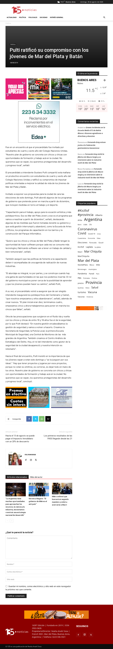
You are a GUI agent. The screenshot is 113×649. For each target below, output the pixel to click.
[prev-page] (7, 520)
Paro (97, 274)
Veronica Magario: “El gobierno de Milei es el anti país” (38, 501)
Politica (94, 278)
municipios (92, 269)
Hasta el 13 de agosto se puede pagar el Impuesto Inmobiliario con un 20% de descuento (20, 438)
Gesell (101, 242)
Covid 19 (91, 233)
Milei (98, 265)
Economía (91, 238)
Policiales (33, 17)
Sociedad (43, 17)
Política (22, 17)
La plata (98, 247)
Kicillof (81, 247)
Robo (87, 288)
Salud (94, 287)
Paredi (91, 273)
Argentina (93, 219)
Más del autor (36, 477)
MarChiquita (83, 256)
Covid (82, 233)
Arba (80, 220)
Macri (80, 252)
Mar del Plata (88, 260)
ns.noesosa (30, 454)
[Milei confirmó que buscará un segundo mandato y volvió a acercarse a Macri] (62, 488)
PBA (79, 278)
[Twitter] (35, 419)
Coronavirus (87, 229)
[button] (104, 17)
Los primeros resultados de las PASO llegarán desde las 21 (58, 437)
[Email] (48, 419)
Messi (92, 265)
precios (81, 283)
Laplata (89, 246)
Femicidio (93, 242)
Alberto (98, 215)
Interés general (56, 17)
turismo (82, 292)
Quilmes (81, 288)
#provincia (85, 214)
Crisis (99, 234)
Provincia (94, 282)
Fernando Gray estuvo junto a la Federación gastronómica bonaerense (92, 145)
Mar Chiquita (93, 251)
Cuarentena (82, 238)
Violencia (90, 297)
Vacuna (92, 292)
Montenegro (82, 269)
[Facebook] (29, 419)
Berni (79, 225)
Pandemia (82, 273)
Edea (98, 238)
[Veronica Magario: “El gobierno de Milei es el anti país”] (39, 489)
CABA (85, 225)
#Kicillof (83, 210)
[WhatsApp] (42, 419)
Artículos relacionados (17, 477)
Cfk (90, 224)
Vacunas (81, 296)
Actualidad (12, 17)
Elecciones (82, 242)
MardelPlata (83, 265)
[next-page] (11, 520)
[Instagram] (32, 460)
